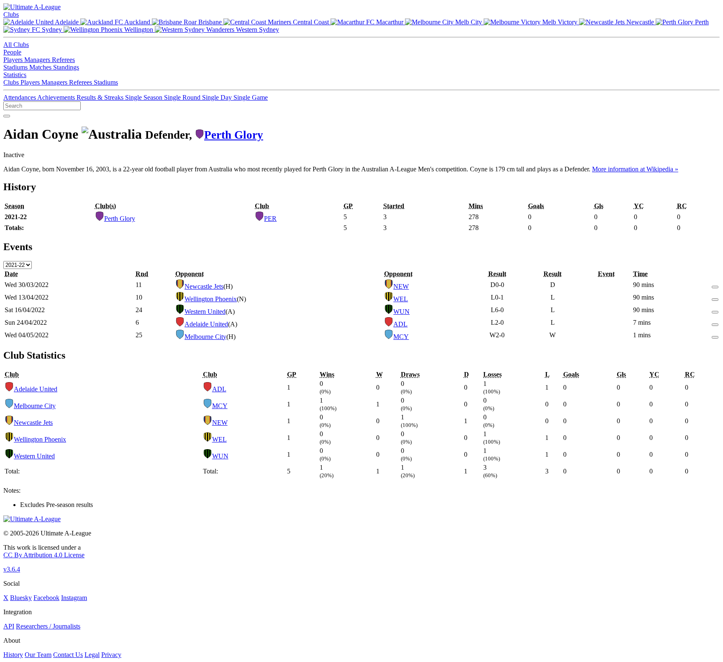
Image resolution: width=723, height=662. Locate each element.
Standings (66, 67)
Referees (63, 59)
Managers (38, 59)
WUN (401, 311)
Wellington (139, 29)
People (12, 52)
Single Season (144, 97)
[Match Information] (715, 284)
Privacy (111, 654)
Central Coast (311, 22)
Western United (205, 311)
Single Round (183, 97)
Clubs (11, 14)
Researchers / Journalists (48, 626)
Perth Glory (233, 135)
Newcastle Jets (204, 286)
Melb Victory (560, 22)
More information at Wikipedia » (635, 169)
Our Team (38, 654)
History (13, 654)
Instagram (74, 597)
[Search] (6, 116)
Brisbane (210, 22)
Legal (92, 654)
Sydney (52, 29)
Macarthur (389, 22)
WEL (400, 299)
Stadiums (16, 67)
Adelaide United (206, 324)
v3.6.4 (11, 569)
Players (13, 59)
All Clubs (16, 44)
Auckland (137, 22)
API (8, 626)
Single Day (217, 97)
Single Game (250, 97)
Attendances (20, 97)
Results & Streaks (101, 97)
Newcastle (640, 22)
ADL (400, 324)
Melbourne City (205, 336)
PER (270, 218)
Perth (701, 22)
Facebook (46, 597)
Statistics (14, 74)
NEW (401, 286)
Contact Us (68, 654)
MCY (401, 336)
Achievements (57, 97)
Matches (41, 67)
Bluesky (21, 597)
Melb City (469, 22)
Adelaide (67, 22)
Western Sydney (256, 29)
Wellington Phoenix (211, 299)
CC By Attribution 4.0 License (44, 555)
